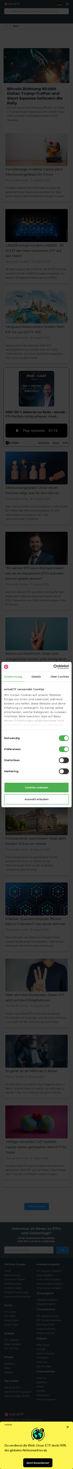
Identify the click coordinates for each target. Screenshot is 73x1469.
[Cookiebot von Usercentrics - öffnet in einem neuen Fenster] (53, 667)
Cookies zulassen (36, 787)
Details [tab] (36, 676)
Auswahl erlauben (36, 799)
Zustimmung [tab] (13, 676)
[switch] (64, 749)
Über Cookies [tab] (59, 676)
